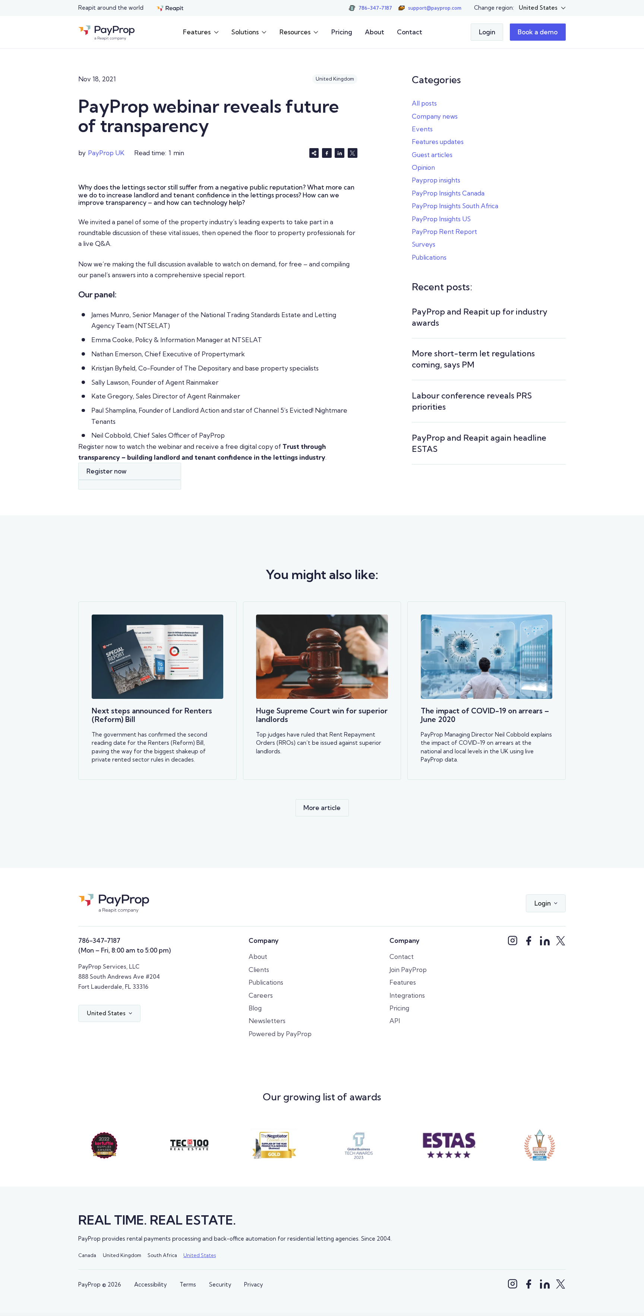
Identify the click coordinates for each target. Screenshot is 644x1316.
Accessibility (150, 1284)
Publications (429, 257)
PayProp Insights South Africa (455, 206)
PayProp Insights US (441, 219)
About (374, 32)
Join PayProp (408, 969)
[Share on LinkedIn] (339, 153)
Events (422, 129)
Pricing (341, 32)
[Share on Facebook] (327, 153)
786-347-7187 (99, 940)
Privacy (253, 1284)
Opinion (423, 167)
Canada (87, 1255)
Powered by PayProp (280, 1034)
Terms (188, 1284)
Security (220, 1284)
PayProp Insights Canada (448, 193)
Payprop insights (436, 180)
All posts (424, 103)
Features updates (438, 142)
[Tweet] (352, 153)
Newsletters (267, 1021)
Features (402, 982)
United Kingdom (122, 1255)
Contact (409, 32)
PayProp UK (106, 153)
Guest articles (432, 155)
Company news (435, 116)
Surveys (423, 244)
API (394, 1021)
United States (199, 1255)
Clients (259, 969)
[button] (542, 7)
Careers (261, 995)
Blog (255, 1008)
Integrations (407, 995)
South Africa (162, 1255)
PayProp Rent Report (444, 231)
